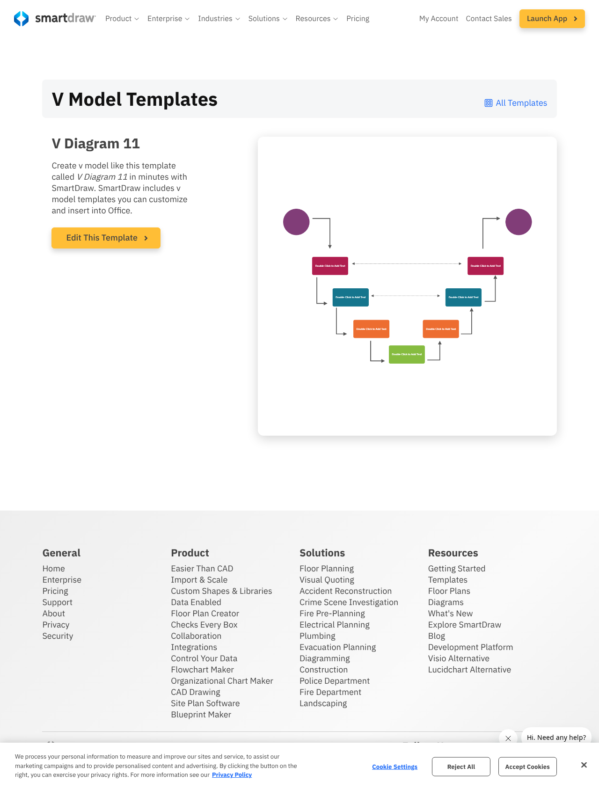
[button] (122, 18)
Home (53, 568)
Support (57, 602)
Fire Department (330, 692)
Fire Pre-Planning (332, 613)
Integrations (194, 647)
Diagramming (325, 658)
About (53, 613)
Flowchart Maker (202, 669)
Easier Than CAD (202, 568)
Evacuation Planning (338, 647)
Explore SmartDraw (464, 624)
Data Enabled (196, 602)
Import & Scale (199, 579)
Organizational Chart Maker (222, 680)
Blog (436, 635)
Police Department (335, 680)
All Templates (522, 102)
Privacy (55, 624)
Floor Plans (449, 590)
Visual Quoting (327, 579)
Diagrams (446, 602)
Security (57, 635)
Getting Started (457, 568)
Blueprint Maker (201, 714)
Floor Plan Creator (205, 613)
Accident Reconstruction (346, 590)
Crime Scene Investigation (349, 602)
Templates (448, 579)
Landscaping (323, 703)
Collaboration (196, 635)
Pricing (357, 18)
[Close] (584, 764)
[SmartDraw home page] (55, 18)
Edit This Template (102, 237)
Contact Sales (489, 18)
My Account (439, 18)
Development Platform (470, 647)
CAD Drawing (195, 692)
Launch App (548, 18)
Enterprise (61, 579)
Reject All (461, 766)
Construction (324, 669)
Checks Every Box (204, 624)
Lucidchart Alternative (469, 669)
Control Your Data (204, 658)
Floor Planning (327, 568)
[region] (299, 766)
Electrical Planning (335, 624)
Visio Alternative (458, 658)
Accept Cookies (527, 766)
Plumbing (317, 635)
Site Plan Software (205, 703)
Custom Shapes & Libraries (221, 590)
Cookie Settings (394, 766)
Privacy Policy (232, 775)
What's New (450, 613)
